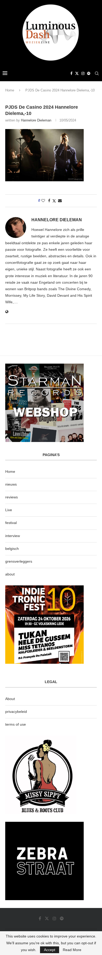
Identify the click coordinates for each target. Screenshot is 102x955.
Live (8, 510)
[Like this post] (43, 201)
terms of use (15, 724)
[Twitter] (77, 73)
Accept (49, 950)
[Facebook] (71, 73)
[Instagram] (82, 73)
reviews (11, 497)
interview (12, 536)
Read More (72, 950)
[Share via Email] (60, 201)
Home (9, 90)
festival (11, 523)
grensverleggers (18, 561)
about (10, 574)
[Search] (96, 73)
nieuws (11, 484)
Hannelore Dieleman (36, 120)
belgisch (12, 548)
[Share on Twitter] (54, 201)
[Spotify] (88, 73)
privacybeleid (16, 711)
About (10, 699)
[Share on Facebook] (49, 201)
